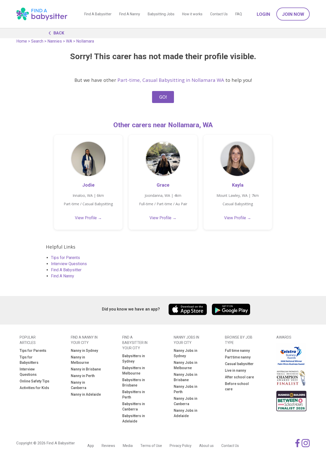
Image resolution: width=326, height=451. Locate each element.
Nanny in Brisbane (86, 369)
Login (263, 14)
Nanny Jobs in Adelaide (185, 413)
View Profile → (88, 217)
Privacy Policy (181, 446)
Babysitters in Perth (133, 394)
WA (69, 41)
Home (21, 41)
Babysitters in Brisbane (133, 382)
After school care (239, 377)
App (90, 446)
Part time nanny (238, 357)
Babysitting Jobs (161, 14)
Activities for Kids (34, 388)
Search (37, 41)
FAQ (238, 14)
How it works (192, 14)
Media (128, 446)
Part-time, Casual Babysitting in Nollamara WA (170, 80)
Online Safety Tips (34, 381)
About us (206, 446)
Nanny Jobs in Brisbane (185, 377)
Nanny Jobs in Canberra (185, 401)
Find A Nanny (129, 14)
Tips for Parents (65, 257)
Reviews (108, 446)
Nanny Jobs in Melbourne (185, 365)
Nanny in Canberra (78, 385)
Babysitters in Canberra (133, 406)
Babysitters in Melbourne (133, 370)
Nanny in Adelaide (86, 394)
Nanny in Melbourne (80, 360)
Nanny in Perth (83, 376)
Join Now (293, 14)
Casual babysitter (239, 364)
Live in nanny (235, 370)
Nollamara (85, 41)
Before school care (237, 386)
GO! (163, 97)
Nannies (54, 41)
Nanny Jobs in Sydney (185, 353)
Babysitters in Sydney (133, 358)
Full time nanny (237, 351)
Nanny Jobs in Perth (185, 389)
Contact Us (219, 14)
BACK (58, 33)
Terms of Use (151, 446)
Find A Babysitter (98, 14)
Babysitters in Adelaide (133, 418)
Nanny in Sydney (84, 351)
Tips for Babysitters (29, 360)
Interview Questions (69, 263)
